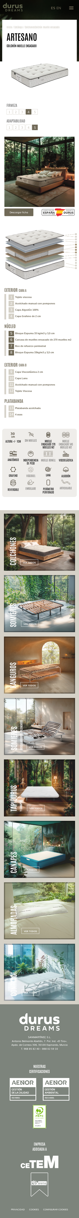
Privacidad (18, 1209)
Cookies (34, 1209)
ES (53, 7)
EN (58, 7)
